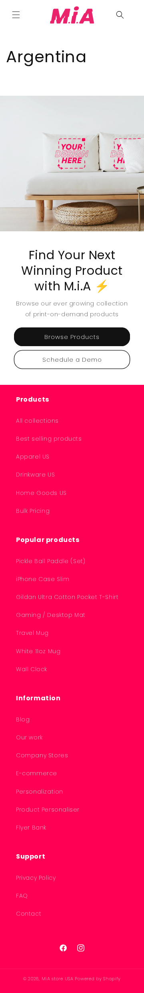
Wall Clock (31, 669)
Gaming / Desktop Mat (51, 615)
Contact (28, 914)
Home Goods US (41, 493)
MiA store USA (58, 978)
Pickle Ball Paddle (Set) (50, 561)
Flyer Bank (31, 827)
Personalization (39, 792)
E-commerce (36, 773)
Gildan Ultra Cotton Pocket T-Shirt (67, 597)
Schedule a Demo (72, 359)
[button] (16, 15)
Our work (29, 737)
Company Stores (42, 755)
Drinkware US (35, 475)
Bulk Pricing (33, 511)
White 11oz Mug (38, 651)
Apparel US (33, 457)
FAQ (22, 896)
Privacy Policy (36, 878)
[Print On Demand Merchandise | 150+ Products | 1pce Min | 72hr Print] (72, 14)
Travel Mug (32, 633)
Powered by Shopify (98, 978)
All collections (37, 421)
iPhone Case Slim (43, 579)
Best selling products (49, 439)
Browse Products (72, 337)
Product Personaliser (48, 810)
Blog (23, 719)
